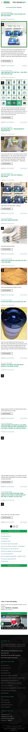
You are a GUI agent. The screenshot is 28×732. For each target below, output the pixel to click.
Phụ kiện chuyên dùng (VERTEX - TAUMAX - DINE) (13, 556)
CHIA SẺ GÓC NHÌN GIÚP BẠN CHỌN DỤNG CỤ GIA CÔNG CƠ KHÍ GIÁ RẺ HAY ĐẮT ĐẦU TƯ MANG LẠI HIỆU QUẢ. (13, 494)
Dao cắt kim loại (5, 533)
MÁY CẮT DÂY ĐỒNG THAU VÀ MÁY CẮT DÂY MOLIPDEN (13, 15)
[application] (14, 622)
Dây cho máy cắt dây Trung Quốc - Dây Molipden (13, 546)
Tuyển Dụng (15, 726)
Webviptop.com (14, 730)
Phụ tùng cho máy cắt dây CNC (8, 559)
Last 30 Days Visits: (5, 718)
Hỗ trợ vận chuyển (5, 702)
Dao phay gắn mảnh (6, 536)
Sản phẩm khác (4, 561)
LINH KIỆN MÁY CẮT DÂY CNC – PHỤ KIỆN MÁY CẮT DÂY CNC (14, 73)
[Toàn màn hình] (25, 628)
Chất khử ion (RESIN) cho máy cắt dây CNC (11, 551)
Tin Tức (24, 725)
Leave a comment (23, 122)
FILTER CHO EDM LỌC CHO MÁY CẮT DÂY (13, 301)
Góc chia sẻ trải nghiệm (6, 12)
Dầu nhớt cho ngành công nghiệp (9, 543)
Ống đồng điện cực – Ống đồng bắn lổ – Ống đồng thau (13, 129)
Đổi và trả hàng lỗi (5, 707)
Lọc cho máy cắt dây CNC (7, 554)
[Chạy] (2, 628)
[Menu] (2, 2)
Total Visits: (4, 720)
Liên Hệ (19, 726)
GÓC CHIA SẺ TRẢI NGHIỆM (16, 725)
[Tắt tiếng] (23, 628)
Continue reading (7, 61)
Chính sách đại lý (5, 700)
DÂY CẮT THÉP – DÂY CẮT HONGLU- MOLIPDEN (12, 175)
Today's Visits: (4, 714)
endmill (19, 7)
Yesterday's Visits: (5, 716)
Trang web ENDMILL (6, 725)
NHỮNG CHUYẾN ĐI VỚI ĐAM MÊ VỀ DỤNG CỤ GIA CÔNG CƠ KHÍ (12, 365)
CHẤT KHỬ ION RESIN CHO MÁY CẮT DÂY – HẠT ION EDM (13, 261)
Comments (24, 65)
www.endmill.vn (9, 609)
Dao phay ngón (5, 538)
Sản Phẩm (9, 726)
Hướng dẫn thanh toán (6, 704)
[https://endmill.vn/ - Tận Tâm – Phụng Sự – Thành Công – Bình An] (15, 2)
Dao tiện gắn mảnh (5, 541)
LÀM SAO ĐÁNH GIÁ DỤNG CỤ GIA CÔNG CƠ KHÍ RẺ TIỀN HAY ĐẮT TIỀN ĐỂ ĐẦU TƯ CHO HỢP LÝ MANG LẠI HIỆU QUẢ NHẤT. (14, 426)
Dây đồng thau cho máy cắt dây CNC (10, 548)
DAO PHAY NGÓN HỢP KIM (9, 220)
